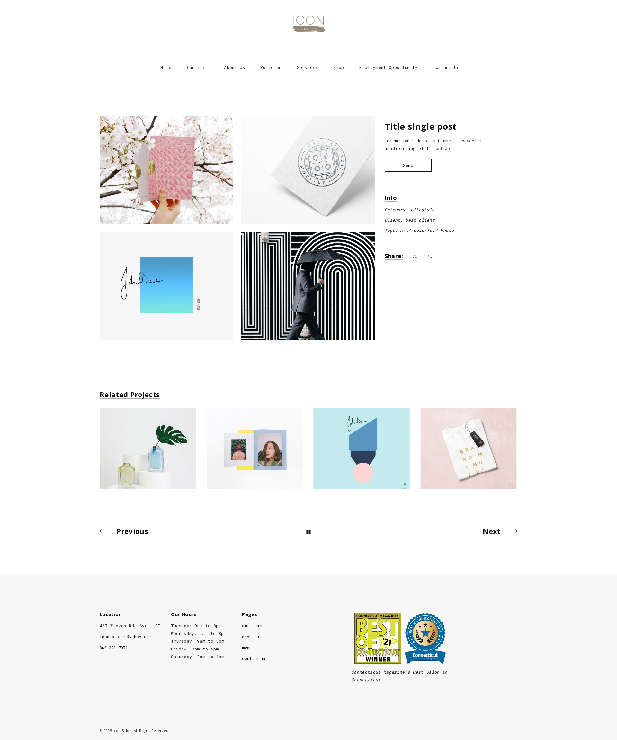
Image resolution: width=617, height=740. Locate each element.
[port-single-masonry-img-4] (308, 286)
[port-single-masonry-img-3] (166, 286)
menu (247, 647)
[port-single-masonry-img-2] (308, 170)
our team (252, 625)
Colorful (424, 230)
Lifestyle (423, 210)
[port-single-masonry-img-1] (166, 170)
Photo (447, 230)
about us (252, 636)
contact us (254, 658)
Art (404, 230)
